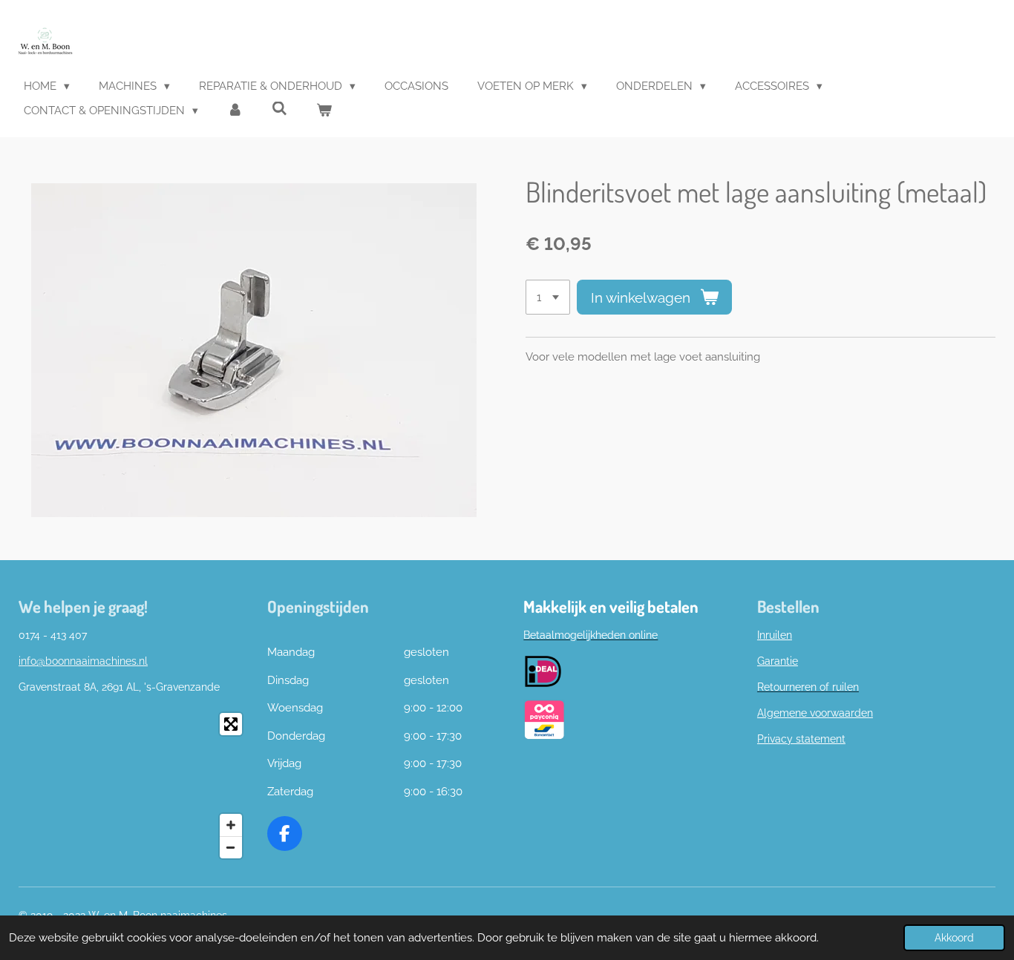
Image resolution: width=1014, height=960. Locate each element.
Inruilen (774, 635)
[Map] (134, 786)
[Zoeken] (279, 109)
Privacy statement (801, 739)
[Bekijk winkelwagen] (324, 111)
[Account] (235, 111)
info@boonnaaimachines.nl (83, 661)
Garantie (777, 661)
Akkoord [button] (954, 938)
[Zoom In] (231, 825)
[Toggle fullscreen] (231, 724)
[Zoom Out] (231, 847)
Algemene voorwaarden (815, 713)
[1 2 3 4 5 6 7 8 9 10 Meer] (548, 297)
